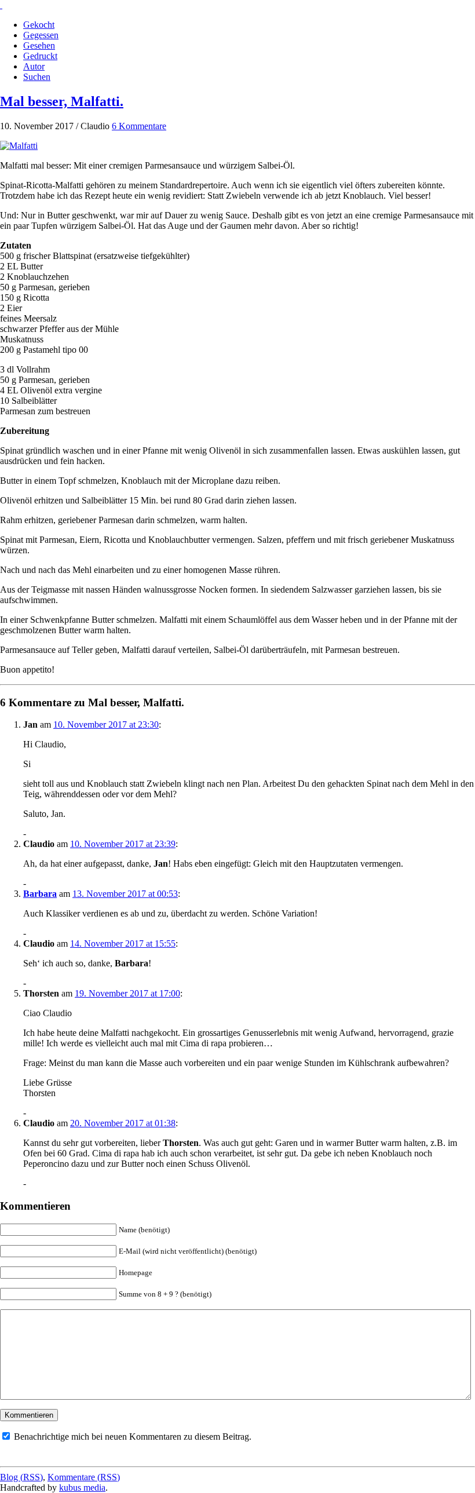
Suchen (36, 77)
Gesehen (39, 45)
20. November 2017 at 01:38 (123, 1123)
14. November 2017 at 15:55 (123, 943)
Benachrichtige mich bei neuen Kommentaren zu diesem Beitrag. (132, 1436)
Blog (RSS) (21, 1477)
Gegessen (41, 35)
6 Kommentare (139, 126)
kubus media (82, 1487)
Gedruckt (40, 56)
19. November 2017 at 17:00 (127, 993)
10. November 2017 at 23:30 (106, 724)
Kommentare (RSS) (84, 1477)
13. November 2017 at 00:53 (125, 894)
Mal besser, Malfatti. (61, 101)
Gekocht (38, 25)
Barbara (40, 894)
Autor (34, 66)
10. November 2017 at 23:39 (123, 844)
